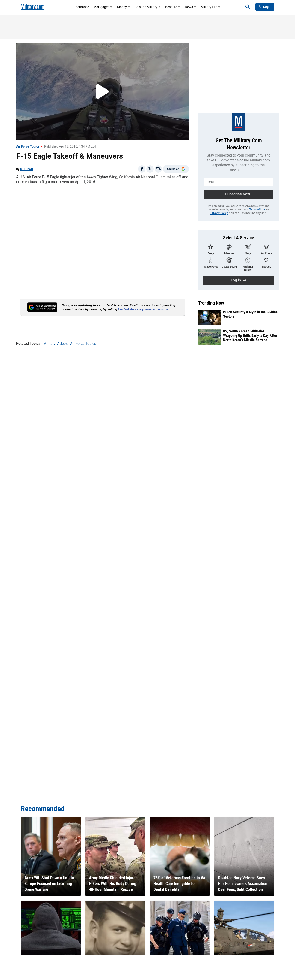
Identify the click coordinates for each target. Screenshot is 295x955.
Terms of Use (257, 209)
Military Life (209, 7)
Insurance (82, 7)
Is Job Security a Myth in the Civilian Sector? (250, 314)
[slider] (48, 133)
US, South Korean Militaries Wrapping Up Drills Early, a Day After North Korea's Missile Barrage (250, 335)
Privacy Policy (219, 213)
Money (122, 7)
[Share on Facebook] (141, 169)
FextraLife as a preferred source (143, 309)
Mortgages (101, 7)
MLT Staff (26, 169)
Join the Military (146, 7)
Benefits (171, 7)
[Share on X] (150, 169)
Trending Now (211, 303)
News (189, 7)
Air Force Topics (28, 146)
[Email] (158, 169)
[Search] (247, 7)
